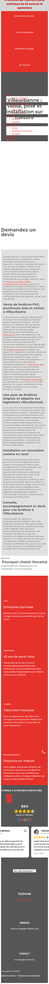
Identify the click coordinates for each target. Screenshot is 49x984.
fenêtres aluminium (16, 349)
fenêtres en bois (36, 364)
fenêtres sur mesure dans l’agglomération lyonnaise (17, 282)
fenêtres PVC (9, 334)
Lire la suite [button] (9, 853)
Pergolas (10, 115)
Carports (15, 121)
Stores (9, 94)
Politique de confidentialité (29, 975)
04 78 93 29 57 (24, 899)
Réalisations (12, 124)
